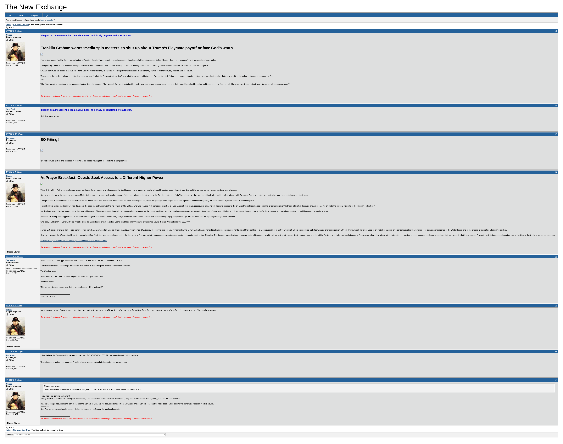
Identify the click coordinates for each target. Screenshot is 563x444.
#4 (556, 172)
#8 (556, 380)
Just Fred (10, 109)
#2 (556, 105)
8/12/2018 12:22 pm (14, 351)
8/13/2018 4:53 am (14, 380)
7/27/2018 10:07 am (14, 134)
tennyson (10, 138)
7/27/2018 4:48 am (14, 31)
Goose (9, 35)
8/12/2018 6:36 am (14, 306)
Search (22, 15)
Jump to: (10, 435)
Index (8, 15)
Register (34, 15)
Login (46, 15)
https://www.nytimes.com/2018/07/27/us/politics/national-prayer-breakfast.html (73, 240)
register (50, 20)
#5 (556, 256)
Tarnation (10, 260)
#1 (556, 31)
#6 (556, 306)
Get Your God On (21, 25)
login (42, 20)
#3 (556, 134)
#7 (556, 351)
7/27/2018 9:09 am (14, 105)
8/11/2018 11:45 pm (14, 256)
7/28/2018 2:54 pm (14, 172)
